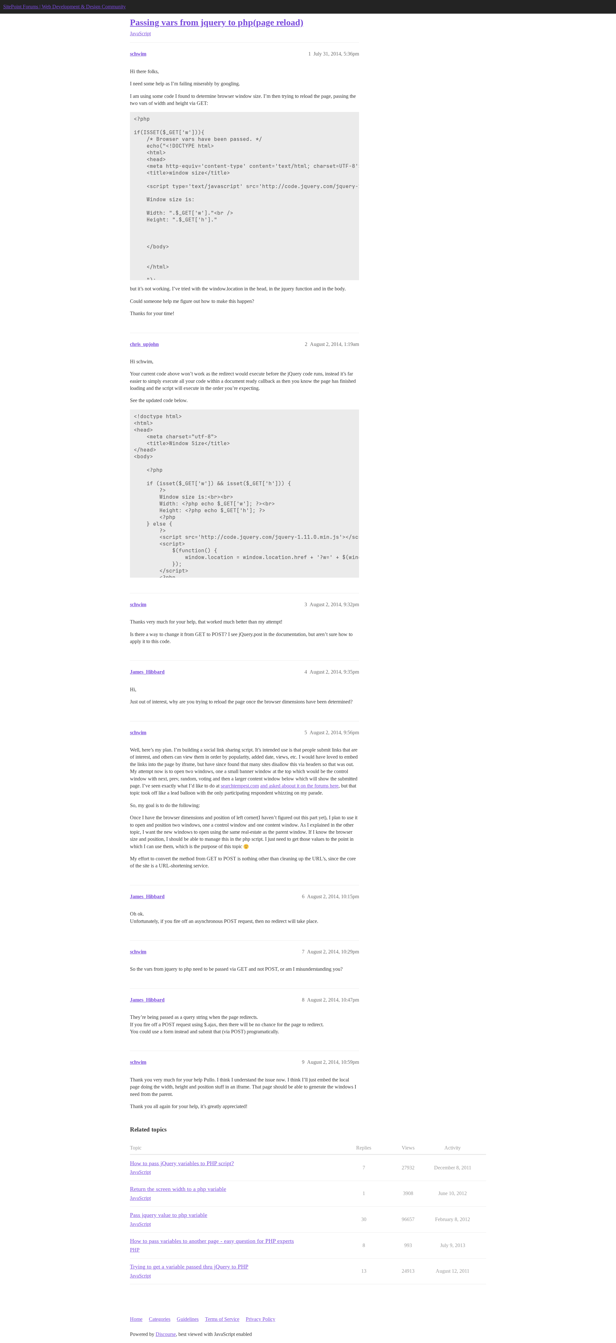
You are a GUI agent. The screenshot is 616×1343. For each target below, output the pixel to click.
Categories (159, 1319)
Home (136, 1319)
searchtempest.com (240, 785)
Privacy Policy (260, 1319)
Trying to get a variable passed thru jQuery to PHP (189, 1266)
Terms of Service (222, 1319)
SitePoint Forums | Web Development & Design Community (64, 6)
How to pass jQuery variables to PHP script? (182, 1163)
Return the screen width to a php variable (178, 1189)
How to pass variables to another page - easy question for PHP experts (212, 1241)
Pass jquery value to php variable (168, 1215)
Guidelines (188, 1319)
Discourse (166, 1334)
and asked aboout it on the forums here (299, 785)
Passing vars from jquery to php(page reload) (216, 22)
